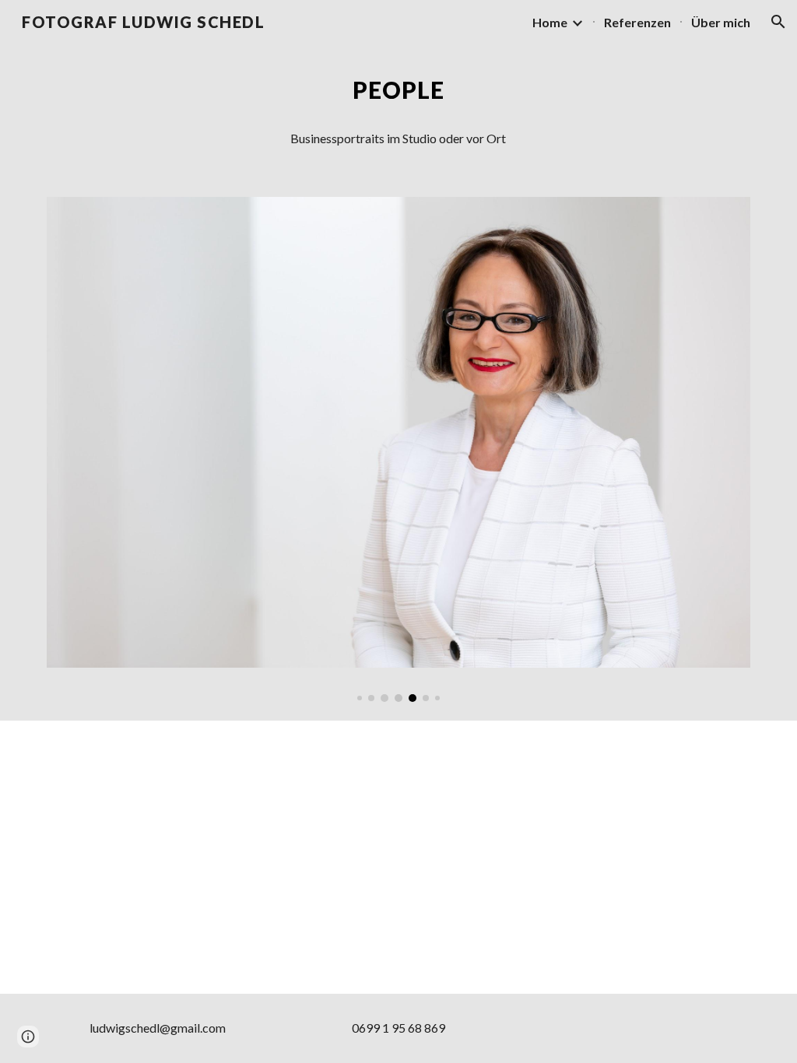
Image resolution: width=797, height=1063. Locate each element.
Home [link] (549, 22)
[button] (778, 21)
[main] (398, 90)
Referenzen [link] (637, 22)
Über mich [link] (720, 22)
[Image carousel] (399, 449)
